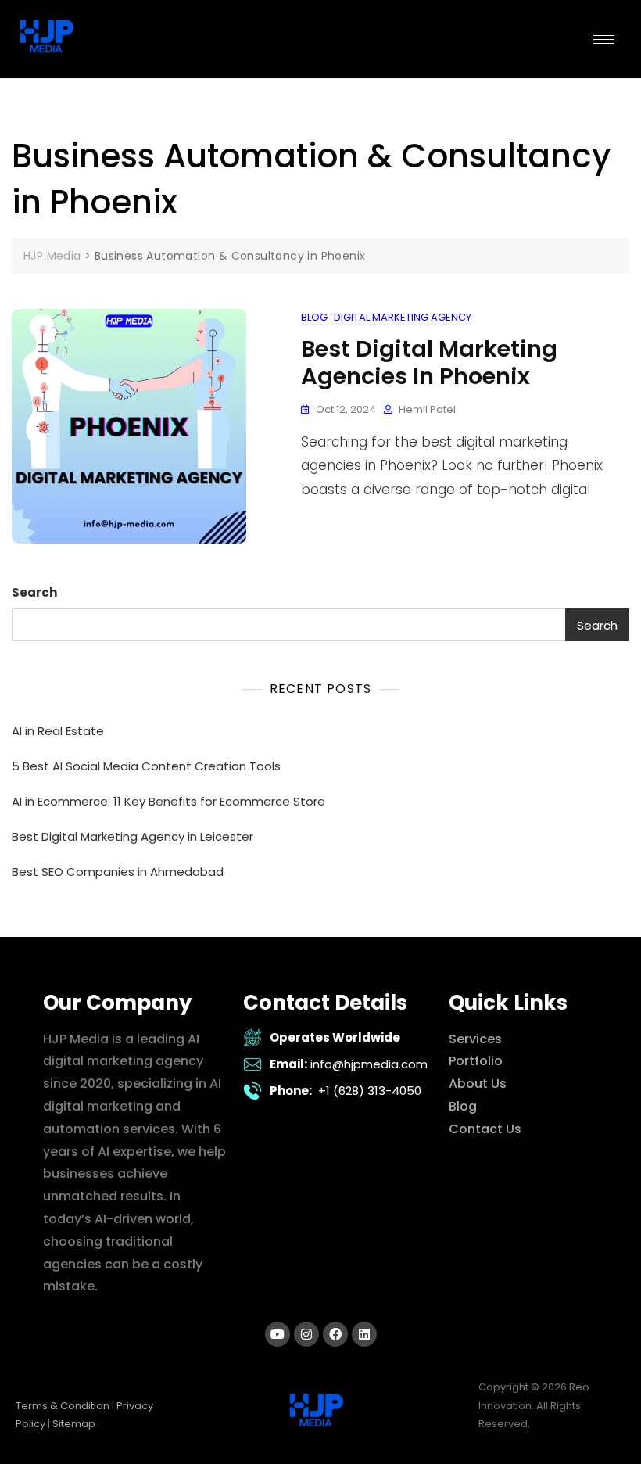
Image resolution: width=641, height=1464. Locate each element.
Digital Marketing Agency (402, 317)
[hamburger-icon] (603, 39)
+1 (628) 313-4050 (369, 1090)
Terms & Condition (62, 1405)
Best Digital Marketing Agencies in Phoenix (429, 362)
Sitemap (73, 1423)
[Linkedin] (364, 1334)
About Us (478, 1084)
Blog (314, 317)
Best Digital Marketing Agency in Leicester (132, 836)
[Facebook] (335, 1334)
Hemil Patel (427, 409)
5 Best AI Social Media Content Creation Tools (146, 766)
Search (34, 592)
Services (475, 1039)
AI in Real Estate (58, 731)
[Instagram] (306, 1334)
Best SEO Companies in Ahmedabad (118, 871)
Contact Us (485, 1129)
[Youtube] (277, 1334)
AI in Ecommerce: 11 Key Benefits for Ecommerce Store (168, 801)
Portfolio (476, 1061)
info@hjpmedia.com (369, 1064)
